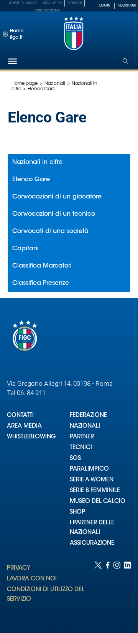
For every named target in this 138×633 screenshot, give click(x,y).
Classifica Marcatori (42, 266)
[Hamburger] (12, 61)
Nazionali (54, 83)
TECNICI (81, 448)
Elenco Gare (31, 180)
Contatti (74, 3)
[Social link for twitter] (98, 590)
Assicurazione (47, 11)
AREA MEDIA (24, 426)
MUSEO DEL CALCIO (97, 501)
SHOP (77, 512)
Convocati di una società (50, 231)
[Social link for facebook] (108, 590)
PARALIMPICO (89, 469)
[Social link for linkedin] (127, 590)
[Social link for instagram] (116, 590)
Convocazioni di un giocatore (57, 197)
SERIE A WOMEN (91, 480)
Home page (25, 83)
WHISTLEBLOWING (31, 437)
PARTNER (82, 437)
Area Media (52, 3)
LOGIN (104, 5)
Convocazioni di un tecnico (53, 214)
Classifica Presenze (40, 283)
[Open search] (125, 61)
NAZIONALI (85, 426)
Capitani (25, 249)
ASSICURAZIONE (92, 543)
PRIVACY (18, 568)
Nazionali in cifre (37, 162)
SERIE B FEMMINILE (95, 491)
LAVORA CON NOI (32, 579)
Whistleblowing (23, 3)
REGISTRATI (127, 5)
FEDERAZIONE (88, 415)
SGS (75, 458)
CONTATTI (20, 415)
